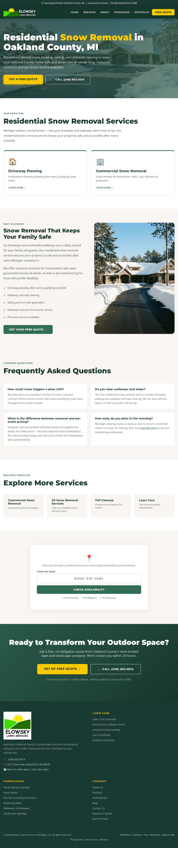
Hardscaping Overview (16, 787)
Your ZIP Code (46, 571)
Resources (122, 12)
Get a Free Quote (23, 79)
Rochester (155, 834)
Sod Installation (101, 735)
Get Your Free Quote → (28, 329)
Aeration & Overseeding (106, 729)
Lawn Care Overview (104, 719)
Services (89, 12)
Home (75, 12)
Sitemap (104, 839)
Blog (95, 803)
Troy (146, 834)
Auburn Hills (168, 834)
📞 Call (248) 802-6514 (67, 79)
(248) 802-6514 (148, 428)
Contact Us (98, 808)
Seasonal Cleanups (103, 740)
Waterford (125, 834)
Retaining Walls (12, 803)
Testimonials (99, 797)
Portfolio (142, 12)
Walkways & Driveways (16, 808)
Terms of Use (91, 839)
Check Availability (89, 589)
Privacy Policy (76, 839)
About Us (97, 787)
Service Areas (100, 818)
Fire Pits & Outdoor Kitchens (19, 797)
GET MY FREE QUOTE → (62, 668)
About (105, 12)
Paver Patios (10, 792)
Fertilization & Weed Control (108, 724)
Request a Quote (102, 813)
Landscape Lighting (14, 813)
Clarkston (137, 834)
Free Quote (163, 12)
